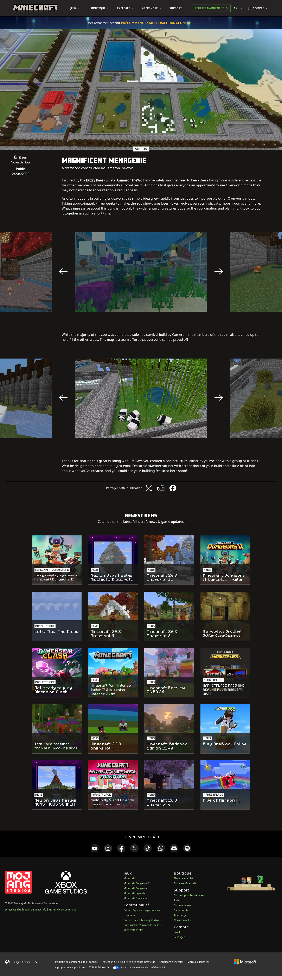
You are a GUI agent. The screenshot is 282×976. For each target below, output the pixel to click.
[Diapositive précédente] (63, 271)
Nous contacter (182, 920)
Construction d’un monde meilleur (143, 925)
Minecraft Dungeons (135, 888)
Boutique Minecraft (185, 883)
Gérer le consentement (62, 909)
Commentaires (182, 905)
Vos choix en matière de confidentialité (142, 967)
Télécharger (181, 915)
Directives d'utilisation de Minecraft (25, 909)
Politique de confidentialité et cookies (76, 961)
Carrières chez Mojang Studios (141, 920)
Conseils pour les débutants (190, 895)
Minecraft (129, 878)
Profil (177, 932)
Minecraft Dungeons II (136, 883)
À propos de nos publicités (70, 967)
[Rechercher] (239, 8)
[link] (95, 848)
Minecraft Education (135, 898)
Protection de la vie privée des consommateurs (128, 961)
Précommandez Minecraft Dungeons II (155, 23)
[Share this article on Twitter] (149, 488)
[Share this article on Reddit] (161, 488)
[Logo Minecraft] (35, 8)
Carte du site (181, 910)
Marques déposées (198, 961)
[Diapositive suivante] (218, 271)
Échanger (179, 937)
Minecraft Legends (134, 893)
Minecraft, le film (133, 930)
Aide (176, 900)
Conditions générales (171, 961)
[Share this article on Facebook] (172, 488)
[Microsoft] (245, 961)
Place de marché (183, 878)
